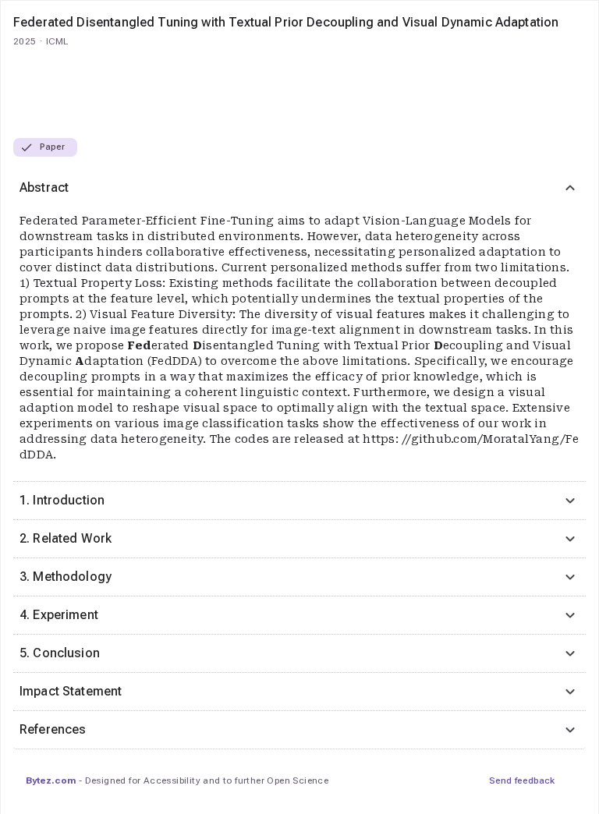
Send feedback (522, 780)
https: (382, 439)
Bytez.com (51, 780)
